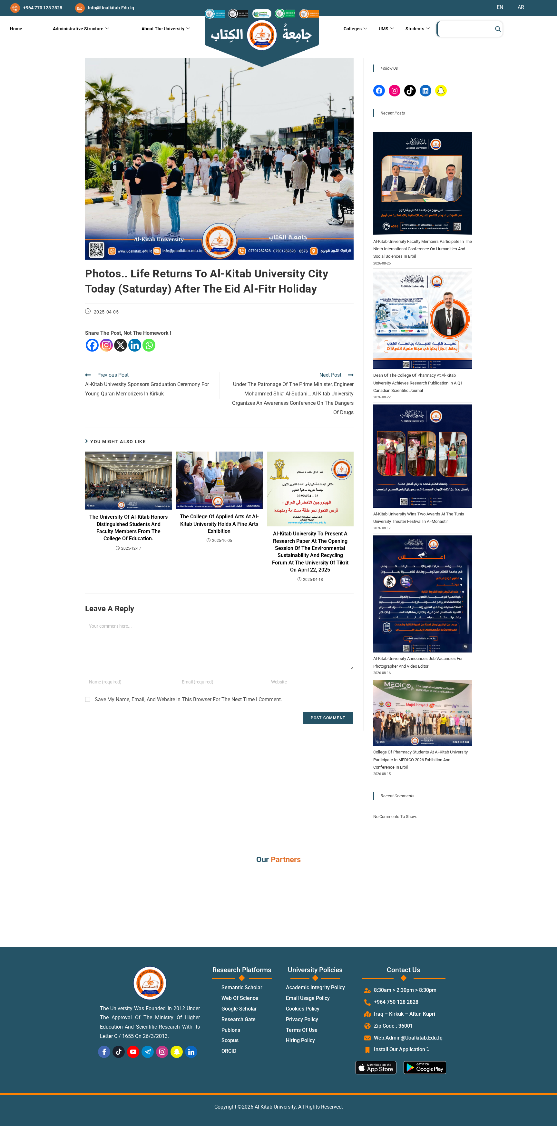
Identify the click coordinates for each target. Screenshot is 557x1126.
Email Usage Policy (308, 998)
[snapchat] (177, 1052)
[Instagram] (106, 345)
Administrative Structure (78, 28)
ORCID (228, 1051)
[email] (104, 8)
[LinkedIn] (425, 90)
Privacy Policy (302, 1020)
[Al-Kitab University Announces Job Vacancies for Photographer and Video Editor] (422, 593)
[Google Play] (428, 1067)
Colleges (353, 28)
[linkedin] (191, 1052)
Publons (230, 1030)
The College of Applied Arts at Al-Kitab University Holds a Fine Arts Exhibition (219, 523)
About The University (163, 28)
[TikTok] (410, 90)
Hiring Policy (300, 1041)
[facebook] (104, 1052)
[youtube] (133, 1052)
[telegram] (148, 1052)
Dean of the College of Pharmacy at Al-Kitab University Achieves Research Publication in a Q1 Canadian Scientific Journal (418, 383)
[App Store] (379, 1067)
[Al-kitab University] (150, 983)
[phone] (36, 8)
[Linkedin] (134, 345)
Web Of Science (239, 998)
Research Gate (238, 1020)
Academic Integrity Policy (315, 988)
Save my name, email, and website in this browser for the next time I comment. (188, 699)
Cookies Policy (302, 1009)
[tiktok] (118, 1052)
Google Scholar (239, 1009)
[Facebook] (92, 345)
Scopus (230, 1041)
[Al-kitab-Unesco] (261, 38)
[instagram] (162, 1052)
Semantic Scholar (241, 988)
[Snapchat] (441, 90)
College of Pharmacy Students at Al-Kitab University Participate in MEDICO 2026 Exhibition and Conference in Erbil (420, 760)
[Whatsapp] (148, 345)
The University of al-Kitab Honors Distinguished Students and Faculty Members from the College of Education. (128, 528)
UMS (383, 28)
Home (16, 28)
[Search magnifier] (498, 29)
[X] (120, 345)
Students (415, 28)
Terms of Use (302, 1030)
